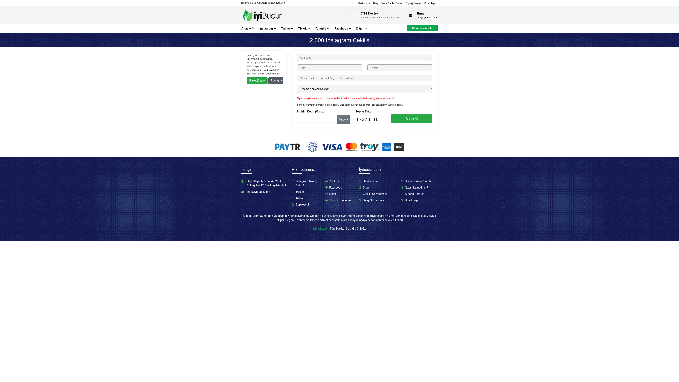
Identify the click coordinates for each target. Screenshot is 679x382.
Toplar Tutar (364, 111)
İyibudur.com (321, 228)
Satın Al (411, 119)
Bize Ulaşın (430, 3)
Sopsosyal (302, 204)
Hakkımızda (364, 3)
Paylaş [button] (275, 80)
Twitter (286, 28)
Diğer (360, 28)
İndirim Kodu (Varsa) (310, 111)
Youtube (321, 28)
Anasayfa (247, 28)
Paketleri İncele (422, 28)
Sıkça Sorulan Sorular (392, 3)
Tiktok (302, 28)
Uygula (343, 119)
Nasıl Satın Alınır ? (416, 187)
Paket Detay (257, 80)
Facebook (342, 28)
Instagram (266, 28)
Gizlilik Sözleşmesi (375, 193)
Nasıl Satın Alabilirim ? (268, 69)
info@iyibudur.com (427, 17)
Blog (375, 3)
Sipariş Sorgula (414, 3)
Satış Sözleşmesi (374, 200)
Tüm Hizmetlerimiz (341, 200)
